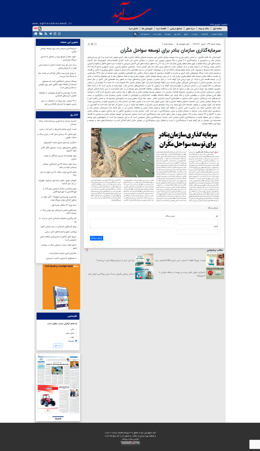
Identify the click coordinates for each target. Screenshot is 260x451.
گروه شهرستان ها (183, 44)
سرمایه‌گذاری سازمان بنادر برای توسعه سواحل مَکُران (58, 50)
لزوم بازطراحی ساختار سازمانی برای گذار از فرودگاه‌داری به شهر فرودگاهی (59, 190)
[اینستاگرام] (54, 33)
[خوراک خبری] (45, 33)
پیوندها (167, 34)
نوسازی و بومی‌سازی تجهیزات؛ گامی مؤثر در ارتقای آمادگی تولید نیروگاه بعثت (58, 198)
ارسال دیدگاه (96, 238)
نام (217, 216)
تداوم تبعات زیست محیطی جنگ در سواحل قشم (59, 246)
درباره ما (195, 34)
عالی (72, 329)
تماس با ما (157, 34)
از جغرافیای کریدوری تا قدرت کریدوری (61, 258)
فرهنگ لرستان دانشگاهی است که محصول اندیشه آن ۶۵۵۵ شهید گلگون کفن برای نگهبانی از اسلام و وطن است (57, 84)
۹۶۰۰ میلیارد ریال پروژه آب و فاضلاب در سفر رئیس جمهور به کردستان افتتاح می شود (58, 102)
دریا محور (190, 28)
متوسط (71, 341)
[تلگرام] (50, 33)
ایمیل (216, 226)
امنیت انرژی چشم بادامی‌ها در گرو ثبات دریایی (57, 129)
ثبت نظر (58, 345)
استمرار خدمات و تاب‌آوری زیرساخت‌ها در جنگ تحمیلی (57, 122)
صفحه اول (217, 28)
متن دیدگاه (170, 216)
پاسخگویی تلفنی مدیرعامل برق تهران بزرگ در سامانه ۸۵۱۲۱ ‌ (58, 212)
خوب (72, 337)
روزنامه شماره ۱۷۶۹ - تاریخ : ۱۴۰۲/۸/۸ (207, 44)
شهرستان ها (147, 28)
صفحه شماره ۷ (167, 44)
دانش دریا (133, 28)
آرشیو (186, 34)
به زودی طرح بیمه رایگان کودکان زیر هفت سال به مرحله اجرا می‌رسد (57, 75)
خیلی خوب (69, 333)
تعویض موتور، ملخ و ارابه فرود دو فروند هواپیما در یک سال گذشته (57, 182)
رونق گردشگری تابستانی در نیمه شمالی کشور (58, 226)
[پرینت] (92, 44)
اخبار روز (177, 34)
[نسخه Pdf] (95, 44)
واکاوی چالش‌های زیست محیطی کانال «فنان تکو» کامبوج (58, 149)
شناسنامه (204, 34)
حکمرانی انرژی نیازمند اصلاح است (62, 253)
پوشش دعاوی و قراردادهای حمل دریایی (60, 231)
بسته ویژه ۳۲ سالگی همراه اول (63, 205)
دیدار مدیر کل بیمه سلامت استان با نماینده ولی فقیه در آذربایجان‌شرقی (57, 66)
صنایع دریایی (176, 28)
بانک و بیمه (203, 28)
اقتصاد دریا (161, 28)
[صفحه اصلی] (35, 33)
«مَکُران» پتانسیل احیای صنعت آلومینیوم (60, 142)
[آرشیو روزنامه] (40, 33)
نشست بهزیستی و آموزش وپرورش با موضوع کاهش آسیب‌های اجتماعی (57, 94)
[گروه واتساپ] (59, 33)
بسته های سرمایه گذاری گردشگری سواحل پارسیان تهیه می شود (59, 165)
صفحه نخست (217, 34)
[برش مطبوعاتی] (88, 44)
